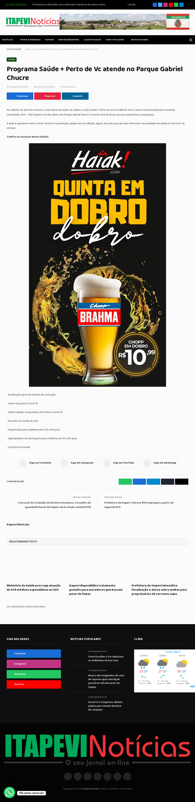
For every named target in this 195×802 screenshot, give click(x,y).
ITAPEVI (11, 59)
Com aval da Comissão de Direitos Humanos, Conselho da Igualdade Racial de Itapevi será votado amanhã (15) (54, 504)
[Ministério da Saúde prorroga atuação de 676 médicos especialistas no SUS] (35, 566)
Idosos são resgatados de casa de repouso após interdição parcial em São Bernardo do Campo (106, 681)
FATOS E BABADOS (30, 40)
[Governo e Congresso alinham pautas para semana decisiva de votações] (77, 701)
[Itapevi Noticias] (33, 22)
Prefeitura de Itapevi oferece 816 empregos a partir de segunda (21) (138, 504)
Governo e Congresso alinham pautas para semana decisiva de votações (105, 706)
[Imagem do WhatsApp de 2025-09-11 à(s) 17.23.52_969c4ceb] (97, 386)
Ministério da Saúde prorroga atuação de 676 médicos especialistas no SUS (34, 588)
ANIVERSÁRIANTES (68, 40)
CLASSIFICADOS (92, 40)
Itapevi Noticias (18, 525)
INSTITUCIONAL (139, 40)
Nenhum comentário (44, 87)
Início (28, 49)
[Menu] (190, 40)
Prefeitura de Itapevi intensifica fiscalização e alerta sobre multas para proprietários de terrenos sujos (159, 590)
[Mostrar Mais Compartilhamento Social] (93, 96)
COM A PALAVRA (115, 40)
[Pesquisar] (187, 5)
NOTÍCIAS (7, 40)
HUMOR (49, 40)
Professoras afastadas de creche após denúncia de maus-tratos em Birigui (70, 4)
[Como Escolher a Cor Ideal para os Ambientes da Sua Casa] (77, 655)
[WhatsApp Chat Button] (9, 792)
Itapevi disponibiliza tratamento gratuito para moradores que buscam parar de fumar (96, 590)
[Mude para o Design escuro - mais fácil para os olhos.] (185, 39)
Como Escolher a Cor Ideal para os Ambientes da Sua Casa (106, 658)
